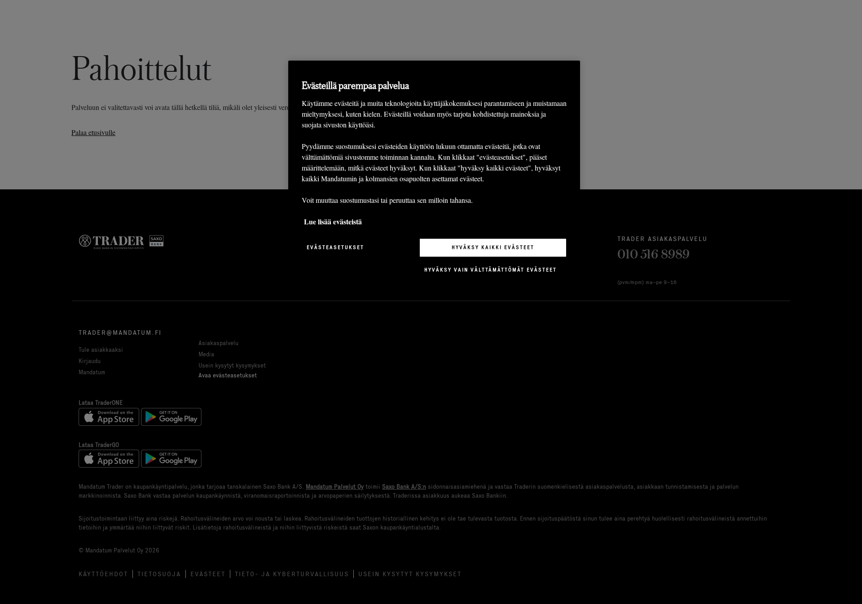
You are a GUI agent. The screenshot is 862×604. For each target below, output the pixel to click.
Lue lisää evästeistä (333, 221)
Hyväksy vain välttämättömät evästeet (490, 270)
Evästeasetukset (335, 247)
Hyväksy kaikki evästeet (493, 247)
